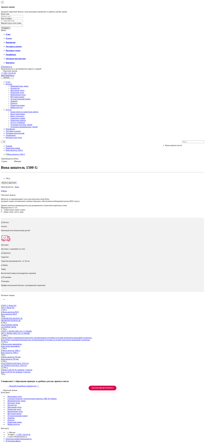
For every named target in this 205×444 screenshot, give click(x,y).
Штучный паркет (17, 97)
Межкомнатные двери (19, 86)
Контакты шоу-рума (14, 137)
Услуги (8, 110)
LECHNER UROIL (8, 327)
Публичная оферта (13, 441)
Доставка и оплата (13, 131)
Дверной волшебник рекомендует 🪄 (23, 386)
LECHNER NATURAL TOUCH (14, 366)
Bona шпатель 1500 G (14, 150)
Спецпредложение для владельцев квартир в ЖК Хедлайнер (32, 399)
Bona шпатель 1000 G (9, 353)
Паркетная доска (17, 93)
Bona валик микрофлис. (10, 346)
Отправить (5, 28)
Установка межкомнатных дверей (24, 127)
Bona (17, 187)
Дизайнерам (11, 135)
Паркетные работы (18, 120)
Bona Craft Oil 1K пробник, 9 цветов (15, 372)
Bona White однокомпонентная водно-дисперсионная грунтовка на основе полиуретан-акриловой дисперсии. (45, 340)
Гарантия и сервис (17, 118)
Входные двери (13, 403)
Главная (9, 146)
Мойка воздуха (16, 108)
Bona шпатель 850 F (9, 314)
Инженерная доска (18, 95)
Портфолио (10, 129)
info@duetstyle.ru (7, 75)
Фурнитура (15, 88)
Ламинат (14, 101)
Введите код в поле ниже (11, 23)
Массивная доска (17, 90)
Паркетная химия (17, 105)
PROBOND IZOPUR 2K (11, 321)
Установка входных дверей (21, 125)
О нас (8, 82)
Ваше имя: (5, 14)
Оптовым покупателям (15, 133)
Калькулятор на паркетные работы (24, 112)
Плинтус (14, 103)
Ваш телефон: (6, 18)
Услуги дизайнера (17, 123)
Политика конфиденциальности (19, 439)
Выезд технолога (17, 116)
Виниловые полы (14, 396)
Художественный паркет (20, 99)
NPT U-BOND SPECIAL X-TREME (15, 333)
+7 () (8, 73)
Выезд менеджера (17, 114)
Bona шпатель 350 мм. (10, 359)
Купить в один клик (9, 183)
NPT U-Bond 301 (8, 308)
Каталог (9, 84)
